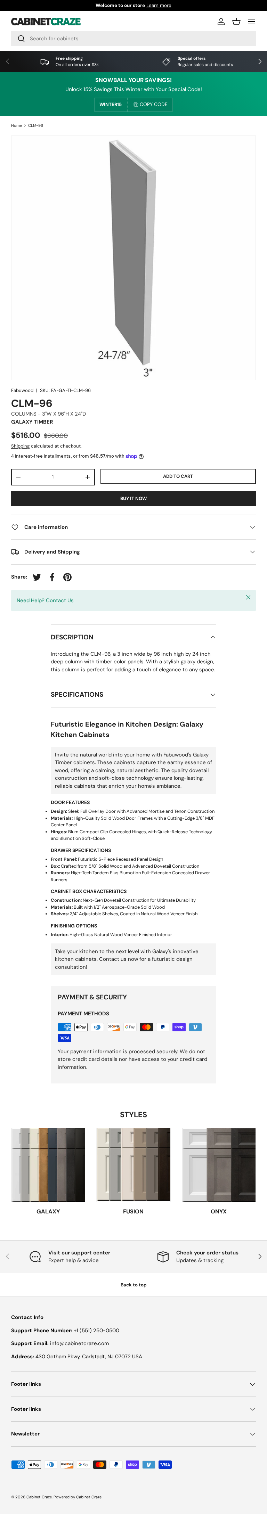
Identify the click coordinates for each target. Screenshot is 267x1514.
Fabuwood (22, 390)
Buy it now (133, 498)
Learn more (158, 5)
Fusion (133, 1211)
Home (16, 126)
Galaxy (48, 1211)
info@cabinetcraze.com (79, 1343)
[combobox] (133, 38)
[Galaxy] (48, 1165)
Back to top (134, 1285)
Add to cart (178, 476)
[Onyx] (219, 1165)
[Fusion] (133, 1165)
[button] (236, 21)
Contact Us (60, 600)
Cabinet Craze (39, 1497)
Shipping (20, 446)
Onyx (219, 1211)
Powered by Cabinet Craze (78, 1497)
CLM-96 (35, 126)
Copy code (154, 104)
